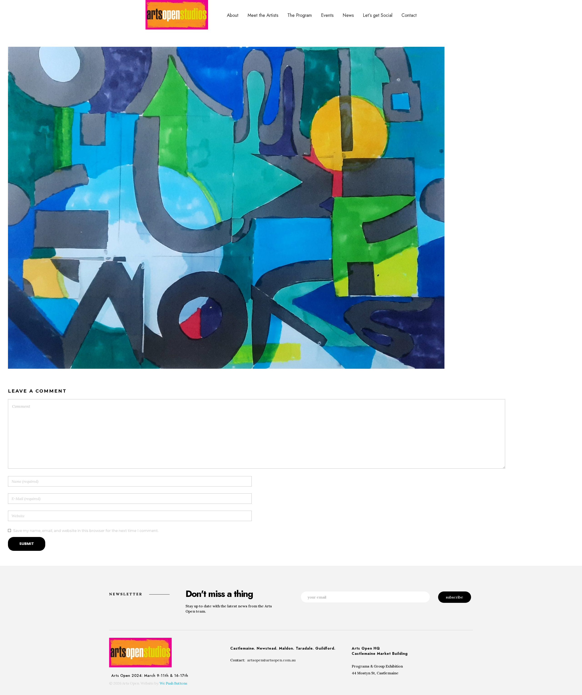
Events (327, 15)
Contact (409, 15)
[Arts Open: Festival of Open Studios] (177, 15)
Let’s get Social (377, 15)
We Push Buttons (173, 683)
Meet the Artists (263, 15)
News (348, 15)
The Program (299, 15)
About (232, 15)
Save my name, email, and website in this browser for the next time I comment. (85, 531)
